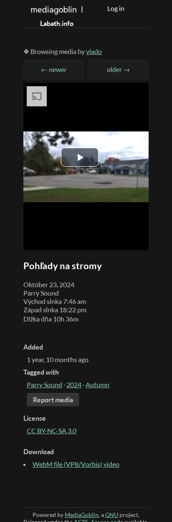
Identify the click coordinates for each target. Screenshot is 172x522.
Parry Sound (44, 385)
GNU (111, 514)
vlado (94, 51)
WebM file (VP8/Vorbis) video (76, 464)
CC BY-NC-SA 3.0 (51, 431)
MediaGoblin (82, 514)
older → (118, 69)
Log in (115, 8)
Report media (53, 400)
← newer (54, 69)
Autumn (97, 385)
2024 (73, 385)
